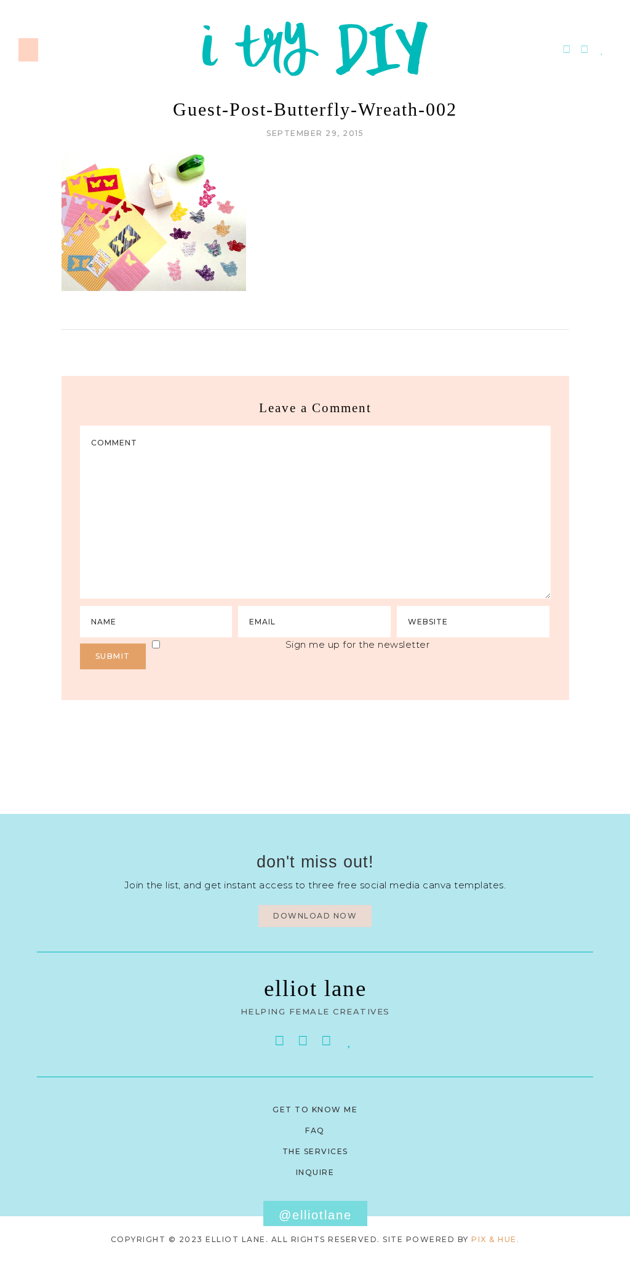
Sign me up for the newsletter (357, 644)
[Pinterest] (567, 49)
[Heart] (603, 49)
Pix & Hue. (495, 1239)
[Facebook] (279, 1040)
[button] (28, 50)
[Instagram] (585, 49)
